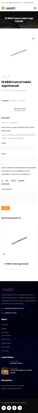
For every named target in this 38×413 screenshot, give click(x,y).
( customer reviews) (18, 91)
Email (4, 154)
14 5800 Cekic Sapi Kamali (16, 264)
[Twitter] (3, 408)
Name (4, 143)
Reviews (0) (20, 109)
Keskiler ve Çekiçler (17, 101)
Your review (7, 189)
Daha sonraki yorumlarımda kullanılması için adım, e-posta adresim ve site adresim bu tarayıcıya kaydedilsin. (18, 171)
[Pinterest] (14, 408)
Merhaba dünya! (16, 363)
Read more (4, 254)
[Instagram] (20, 408)
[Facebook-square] (9, 408)
